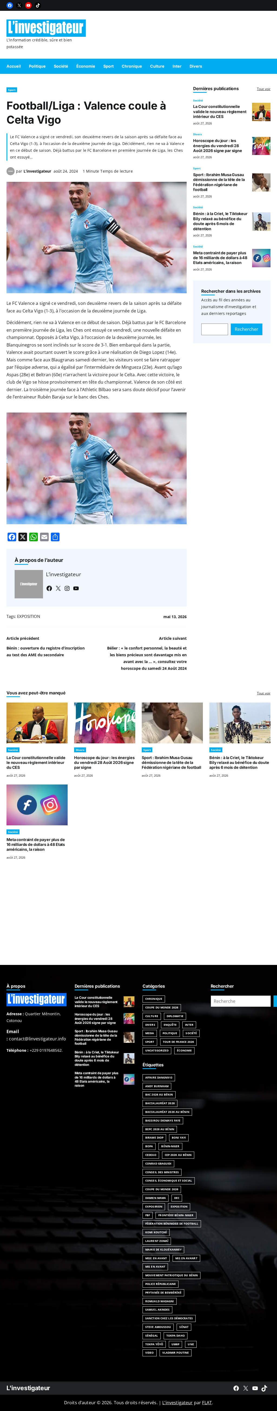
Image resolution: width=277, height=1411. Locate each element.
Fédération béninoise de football (171, 1223)
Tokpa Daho (175, 1335)
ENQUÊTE (170, 1025)
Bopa (149, 1146)
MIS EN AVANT (155, 1266)
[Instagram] (67, 588)
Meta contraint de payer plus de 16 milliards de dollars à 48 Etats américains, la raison (220, 257)
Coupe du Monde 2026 (161, 1007)
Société (198, 100)
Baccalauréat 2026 (160, 1103)
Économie (184, 1050)
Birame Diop (154, 1137)
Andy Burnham (157, 1086)
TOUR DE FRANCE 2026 (178, 1042)
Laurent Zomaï (156, 1241)
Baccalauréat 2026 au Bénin (167, 1112)
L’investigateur (37, 171)
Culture (151, 1016)
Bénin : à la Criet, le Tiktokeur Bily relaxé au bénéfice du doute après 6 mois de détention (220, 221)
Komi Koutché (156, 1232)
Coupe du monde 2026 (161, 1189)
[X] (19, 5)
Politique (170, 1033)
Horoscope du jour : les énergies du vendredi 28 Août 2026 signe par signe (217, 145)
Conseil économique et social (168, 1180)
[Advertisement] (138, 919)
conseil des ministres (162, 1172)
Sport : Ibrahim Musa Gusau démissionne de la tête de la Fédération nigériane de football (219, 182)
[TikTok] (38, 5)
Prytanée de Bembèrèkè (163, 1292)
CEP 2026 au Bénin (178, 1155)
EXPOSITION (28, 616)
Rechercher (246, 329)
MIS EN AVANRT (186, 1258)
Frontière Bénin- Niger (175, 1215)
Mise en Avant (156, 1258)
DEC (176, 1198)
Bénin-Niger (170, 1146)
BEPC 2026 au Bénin (159, 1129)
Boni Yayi (179, 1137)
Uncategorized (157, 1050)
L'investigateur (28, 1388)
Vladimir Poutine (175, 1352)
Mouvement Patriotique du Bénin (171, 1275)
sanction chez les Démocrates (169, 1318)
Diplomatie (175, 1016)
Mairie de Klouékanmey (163, 1249)
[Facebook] (9, 5)
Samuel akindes (157, 1309)
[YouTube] (28, 5)
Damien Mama (155, 1198)
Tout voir (264, 89)
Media (149, 1033)
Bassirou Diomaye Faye (162, 1120)
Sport (11, 90)
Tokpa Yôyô (154, 1344)
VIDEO (149, 1352)
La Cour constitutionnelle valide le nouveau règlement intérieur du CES (219, 111)
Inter (189, 1025)
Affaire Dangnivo (158, 1077)
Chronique (153, 999)
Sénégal (151, 1335)
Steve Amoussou (158, 1327)
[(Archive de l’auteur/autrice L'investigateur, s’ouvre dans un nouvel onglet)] (10, 174)
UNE (191, 1344)
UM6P (175, 1344)
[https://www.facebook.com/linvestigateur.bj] (236, 1388)
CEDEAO (150, 1155)
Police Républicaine (160, 1284)
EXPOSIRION (153, 1206)
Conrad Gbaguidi (158, 1163)
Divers (197, 134)
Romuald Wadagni (159, 1301)
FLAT (207, 1403)
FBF (147, 1215)
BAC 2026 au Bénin (159, 1094)
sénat (184, 1327)
